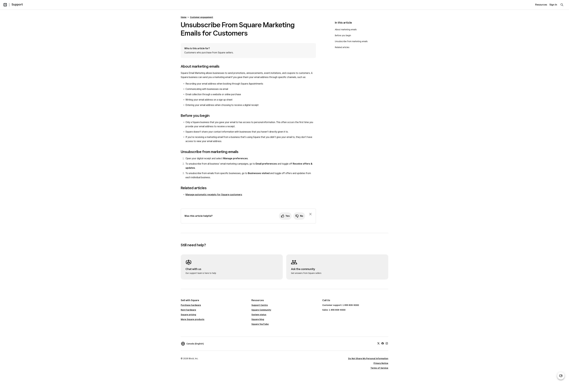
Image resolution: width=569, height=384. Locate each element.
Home (183, 17)
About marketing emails (346, 29)
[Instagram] (386, 343)
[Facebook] (382, 343)
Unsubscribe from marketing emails (352, 41)
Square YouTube (260, 324)
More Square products (192, 319)
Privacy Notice (381, 363)
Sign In (553, 4)
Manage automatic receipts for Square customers (214, 194)
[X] (378, 343)
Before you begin (343, 35)
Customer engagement (201, 17)
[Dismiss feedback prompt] (310, 214)
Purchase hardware (191, 305)
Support (17, 4)
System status (258, 314)
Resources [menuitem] (541, 4)
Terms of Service (379, 368)
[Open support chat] (561, 376)
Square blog (257, 319)
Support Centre (259, 305)
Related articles (342, 47)
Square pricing (188, 314)
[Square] (5, 4)
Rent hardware (188, 310)
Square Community (261, 310)
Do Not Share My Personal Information (368, 358)
